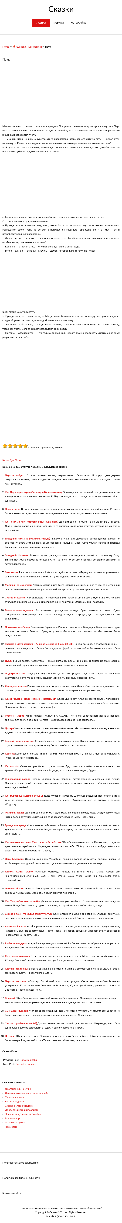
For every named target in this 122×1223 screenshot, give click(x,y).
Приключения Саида (17, 627)
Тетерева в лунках (15, 1122)
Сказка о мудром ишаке (19, 1106)
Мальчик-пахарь (14, 812)
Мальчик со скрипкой (18, 585)
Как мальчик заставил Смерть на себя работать (33, 842)
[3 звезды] (15, 445)
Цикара (9, 728)
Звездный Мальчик (16, 555)
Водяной (10, 998)
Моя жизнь (11, 572)
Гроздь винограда (15, 825)
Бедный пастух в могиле (19, 741)
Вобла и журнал (14, 1101)
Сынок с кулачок (14, 1097)
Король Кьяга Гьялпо (19, 871)
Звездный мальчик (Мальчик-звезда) (27, 538)
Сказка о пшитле (15, 597)
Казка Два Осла (11, 460)
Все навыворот (13, 1118)
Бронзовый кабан (15, 926)
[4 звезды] (20, 445)
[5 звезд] (25, 445)
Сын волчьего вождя (17, 956)
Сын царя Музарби (16, 1011)
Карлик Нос (12, 766)
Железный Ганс (14, 888)
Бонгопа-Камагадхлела (19, 610)
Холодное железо (16, 686)
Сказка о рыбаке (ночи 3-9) (21, 1023)
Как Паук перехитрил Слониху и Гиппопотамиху (33, 492)
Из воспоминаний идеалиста (21, 1110)
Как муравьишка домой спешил (24, 796)
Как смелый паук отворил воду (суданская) (31, 522)
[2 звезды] (10, 445)
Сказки (61, 9)
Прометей (11, 1127)
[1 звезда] (4, 445)
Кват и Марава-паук (16, 968)
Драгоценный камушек (18, 1089)
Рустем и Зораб (14, 716)
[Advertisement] (29, 94)
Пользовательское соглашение (20, 1162)
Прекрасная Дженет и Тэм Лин (23, 1114)
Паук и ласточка (15, 981)
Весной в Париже (26, 1064)
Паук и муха (12, 509)
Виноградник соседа (17, 779)
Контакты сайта (11, 1193)
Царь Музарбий (14, 859)
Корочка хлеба (28, 1060)
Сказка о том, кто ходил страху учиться (28, 914)
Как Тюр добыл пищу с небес (22, 901)
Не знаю (10, 1036)
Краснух (10, 753)
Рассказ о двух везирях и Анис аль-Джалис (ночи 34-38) (38, 644)
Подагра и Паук (15, 673)
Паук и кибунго (15, 475)
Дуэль (8, 661)
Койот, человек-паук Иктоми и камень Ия (30, 699)
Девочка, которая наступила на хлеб (26, 1093)
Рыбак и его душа (16, 943)
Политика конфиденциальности (21, 1178)
